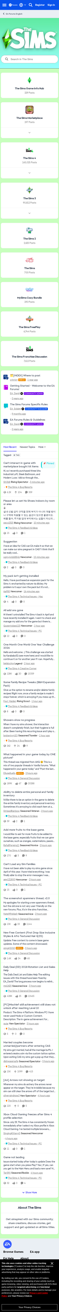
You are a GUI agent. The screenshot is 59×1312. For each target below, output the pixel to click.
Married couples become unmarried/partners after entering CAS (26, 1044)
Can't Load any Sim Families (19, 864)
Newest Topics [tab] (27, 447)
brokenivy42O (10, 735)
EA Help (8, 1258)
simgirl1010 (9, 948)
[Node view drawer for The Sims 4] (29, 173)
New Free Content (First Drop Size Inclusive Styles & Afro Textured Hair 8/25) (29, 934)
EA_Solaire (15, 408)
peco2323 (8, 522)
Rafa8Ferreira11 (11, 845)
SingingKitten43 (11, 1133)
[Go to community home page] (13, 4)
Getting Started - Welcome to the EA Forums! (32, 387)
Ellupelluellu (9, 773)
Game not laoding (13, 1157)
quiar (6, 1023)
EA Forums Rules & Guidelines (27, 419)
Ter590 (7, 1172)
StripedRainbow (11, 811)
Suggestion (10, 541)
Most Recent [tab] (10, 447)
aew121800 (9, 879)
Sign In (51, 4)
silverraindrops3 (11, 1095)
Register (40, 4)
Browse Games (13, 1252)
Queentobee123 (11, 625)
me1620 (7, 985)
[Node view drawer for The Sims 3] (29, 213)
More (40, 447)
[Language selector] (23, 5)
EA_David (15, 393)
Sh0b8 (6, 482)
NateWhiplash (10, 913)
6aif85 (6, 591)
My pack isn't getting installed (21, 576)
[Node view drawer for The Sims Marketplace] (29, 133)
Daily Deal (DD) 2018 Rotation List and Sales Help (29, 968)
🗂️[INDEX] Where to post (25, 375)
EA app (35, 1252)
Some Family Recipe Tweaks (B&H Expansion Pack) (29, 684)
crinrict (14, 379)
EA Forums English (14, 14)
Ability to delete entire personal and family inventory (28, 793)
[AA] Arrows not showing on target (24, 1080)
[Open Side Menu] (4, 4)
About (24, 1258)
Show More (31, 1192)
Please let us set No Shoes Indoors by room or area (29, 502)
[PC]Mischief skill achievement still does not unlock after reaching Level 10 (29, 1006)
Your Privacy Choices (29, 1307)
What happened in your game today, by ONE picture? (29, 756)
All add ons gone (13, 610)
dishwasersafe (10, 1061)
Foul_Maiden (9, 701)
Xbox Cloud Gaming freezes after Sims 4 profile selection (27, 1116)
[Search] (31, 5)
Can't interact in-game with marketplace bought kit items (21, 464)
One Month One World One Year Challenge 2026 (28, 646)
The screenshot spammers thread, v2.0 (26, 898)
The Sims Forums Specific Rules (29, 404)
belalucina (8, 663)
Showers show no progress (19, 720)
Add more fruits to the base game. (23, 829)
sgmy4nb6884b (11, 557)
